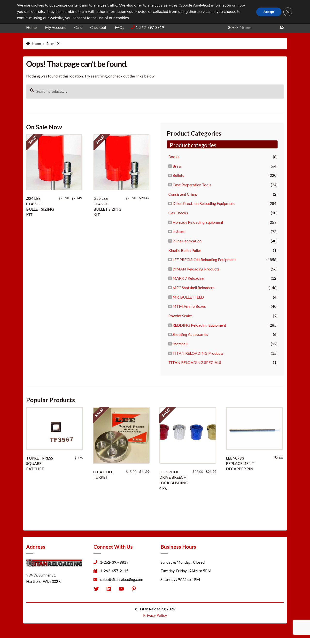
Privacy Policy (155, 615)
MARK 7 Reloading (188, 278)
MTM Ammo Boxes (189, 306)
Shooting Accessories (190, 334)
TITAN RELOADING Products (198, 353)
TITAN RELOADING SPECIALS (194, 362)
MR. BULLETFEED (188, 297)
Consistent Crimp (182, 194)
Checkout (98, 27)
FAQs (119, 27)
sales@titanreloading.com (121, 579)
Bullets (178, 175)
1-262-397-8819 (150, 27)
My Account (55, 27)
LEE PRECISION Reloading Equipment (204, 259)
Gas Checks (178, 212)
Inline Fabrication (187, 240)
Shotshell (179, 343)
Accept (269, 11)
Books (173, 156)
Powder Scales (180, 315)
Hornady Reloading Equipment (197, 222)
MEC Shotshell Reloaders (193, 287)
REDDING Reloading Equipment (199, 325)
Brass (177, 166)
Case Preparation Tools (191, 184)
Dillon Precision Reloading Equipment (203, 203)
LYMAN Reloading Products (195, 269)
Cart (78, 27)
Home (31, 27)
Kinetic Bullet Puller (184, 250)
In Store (178, 231)
